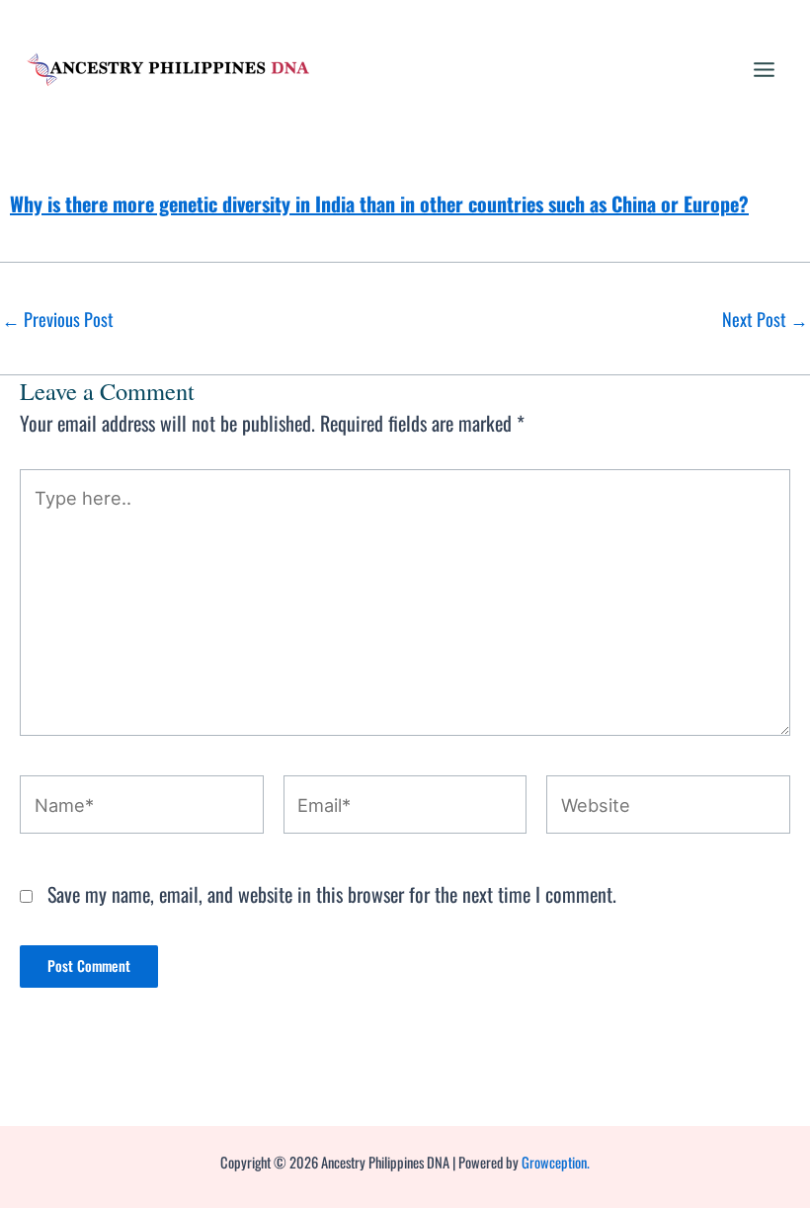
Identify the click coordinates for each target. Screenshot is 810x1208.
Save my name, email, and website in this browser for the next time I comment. (331, 894)
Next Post (765, 319)
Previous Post (58, 319)
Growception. (556, 1162)
